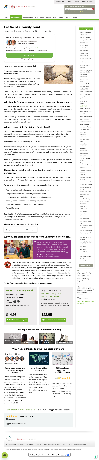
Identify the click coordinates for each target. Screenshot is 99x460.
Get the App (83, 449)
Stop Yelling (83, 246)
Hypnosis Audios (15, 17)
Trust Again (83, 249)
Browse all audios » (85, 265)
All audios (84, 9)
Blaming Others (84, 55)
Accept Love (83, 34)
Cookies (70, 449)
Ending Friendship (85, 94)
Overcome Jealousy (85, 170)
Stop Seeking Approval (86, 230)
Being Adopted (84, 50)
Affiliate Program (48, 449)
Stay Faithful (83, 211)
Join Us (75, 17)
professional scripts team (15, 362)
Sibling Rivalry (84, 206)
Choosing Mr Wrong (85, 58)
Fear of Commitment (85, 114)
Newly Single (83, 167)
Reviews (60, 17)
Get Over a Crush (84, 129)
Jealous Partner (84, 153)
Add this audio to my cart (18, 320)
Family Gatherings (85, 108)
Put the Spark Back (85, 191)
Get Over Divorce (84, 137)
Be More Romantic (85, 48)
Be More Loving (84, 45)
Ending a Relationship (86, 91)
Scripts (37, 449)
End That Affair (84, 89)
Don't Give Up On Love (86, 84)
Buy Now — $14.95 (29, 55)
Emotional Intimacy (85, 86)
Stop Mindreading (84, 218)
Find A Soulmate (84, 124)
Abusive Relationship (85, 32)
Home (7, 17)
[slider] (16, 230)
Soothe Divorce (84, 208)
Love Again (83, 156)
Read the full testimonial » (84, 284)
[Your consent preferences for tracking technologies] (95, 456)
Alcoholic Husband (85, 37)
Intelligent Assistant (77, 12)
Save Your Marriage (85, 199)
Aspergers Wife (84, 42)
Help (54, 449)
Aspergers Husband (85, 40)
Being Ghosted (84, 53)
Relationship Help (85, 29)
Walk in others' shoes (50, 296)
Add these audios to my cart (54, 320)
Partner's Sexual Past (86, 184)
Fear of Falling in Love (86, 116)
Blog (54, 17)
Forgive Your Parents (85, 127)
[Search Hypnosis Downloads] (93, 9)
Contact (59, 449)
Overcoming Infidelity (85, 182)
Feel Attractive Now (85, 122)
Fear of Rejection (84, 119)
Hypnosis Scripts (28, 17)
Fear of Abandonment (86, 111)
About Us (67, 17)
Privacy (64, 449)
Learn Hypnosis (39, 17)
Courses (48, 17)
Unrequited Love (84, 261)
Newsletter (76, 449)
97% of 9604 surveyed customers (21, 410)
